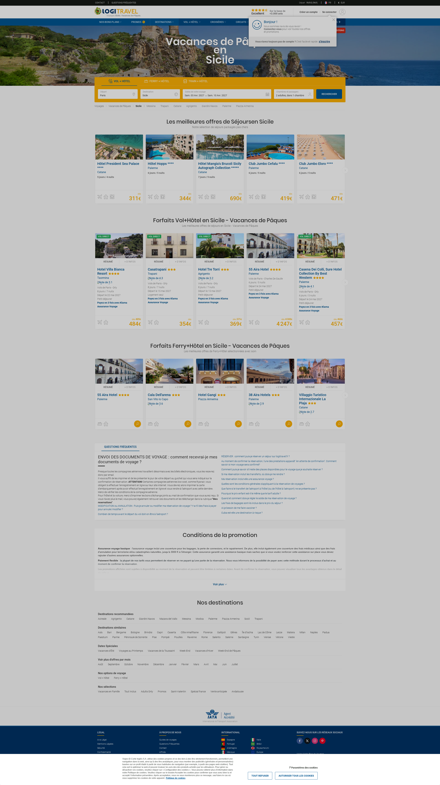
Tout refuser (260, 775)
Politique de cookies (175, 778)
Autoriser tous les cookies (296, 775)
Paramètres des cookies (304, 767)
